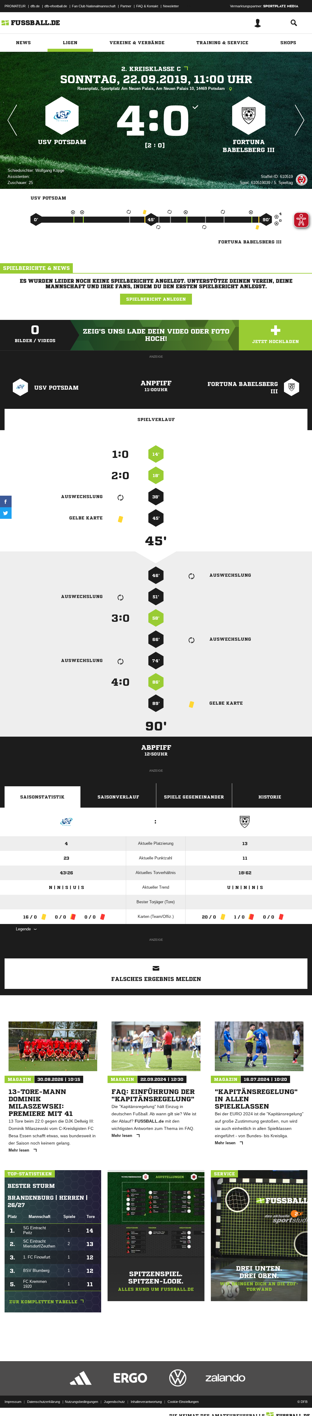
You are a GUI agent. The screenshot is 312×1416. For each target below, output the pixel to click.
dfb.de (35, 6)
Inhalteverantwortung (146, 1402)
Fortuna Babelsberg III (249, 146)
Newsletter (171, 6)
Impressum (13, 1402)
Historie (269, 797)
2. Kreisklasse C (151, 69)
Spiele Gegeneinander (194, 797)
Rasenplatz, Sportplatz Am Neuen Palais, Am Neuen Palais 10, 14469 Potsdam (151, 88)
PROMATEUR (15, 6)
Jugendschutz (114, 1402)
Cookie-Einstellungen (183, 1402)
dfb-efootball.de (55, 6)
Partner (125, 6)
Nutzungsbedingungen (81, 1402)
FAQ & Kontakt (147, 6)
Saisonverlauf (118, 797)
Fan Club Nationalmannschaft (93, 6)
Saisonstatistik (42, 797)
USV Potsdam (62, 142)
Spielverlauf (156, 419)
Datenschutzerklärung (43, 1402)
